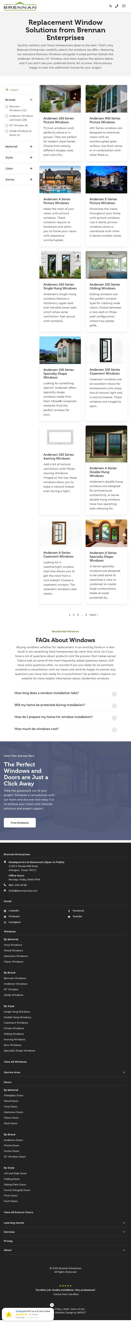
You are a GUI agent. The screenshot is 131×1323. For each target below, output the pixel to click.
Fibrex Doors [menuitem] (11, 1117)
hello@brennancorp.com (23, 890)
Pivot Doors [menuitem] (11, 1195)
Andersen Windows (15, 983)
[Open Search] (111, 6)
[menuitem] (19, 1212)
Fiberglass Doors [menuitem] (13, 1095)
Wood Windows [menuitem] (13, 950)
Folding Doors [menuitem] (12, 1178)
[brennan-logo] (39, 6)
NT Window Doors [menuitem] (15, 1156)
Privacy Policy (54, 1309)
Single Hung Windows (17, 1011)
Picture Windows (14, 1028)
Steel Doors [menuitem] (10, 1123)
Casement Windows (16, 1022)
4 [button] (86, 615)
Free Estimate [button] (20, 822)
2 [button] (74, 615)
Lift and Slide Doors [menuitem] (15, 1173)
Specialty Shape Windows (19, 1050)
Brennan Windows (15, 978)
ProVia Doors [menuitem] (11, 1145)
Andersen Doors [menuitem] (13, 1140)
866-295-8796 (18, 885)
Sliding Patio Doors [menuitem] (15, 1184)
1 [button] (70, 615)
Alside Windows (13, 994)
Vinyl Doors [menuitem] (10, 1106)
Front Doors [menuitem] (11, 1201)
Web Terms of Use (74, 1309)
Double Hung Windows (17, 1017)
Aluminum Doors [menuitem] (13, 1112)
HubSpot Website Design (59, 1312)
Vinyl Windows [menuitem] (13, 944)
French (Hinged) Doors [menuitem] (17, 1190)
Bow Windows (12, 1045)
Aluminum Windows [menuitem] (16, 956)
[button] (7, 89)
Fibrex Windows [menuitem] (13, 961)
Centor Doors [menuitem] (11, 1151)
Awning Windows (14, 1039)
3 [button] (78, 615)
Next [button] (93, 615)
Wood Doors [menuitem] (11, 1100)
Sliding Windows (14, 1033)
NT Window (11, 989)
